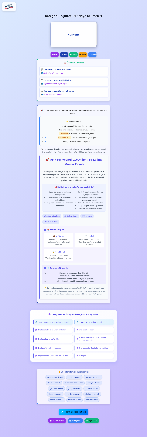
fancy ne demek (94, 383)
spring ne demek (56, 400)
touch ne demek (74, 400)
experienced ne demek (74, 383)
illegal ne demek (55, 394)
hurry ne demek (91, 388)
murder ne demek (73, 394)
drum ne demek (54, 383)
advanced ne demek (55, 377)
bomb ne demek (74, 377)
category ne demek (93, 377)
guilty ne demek (74, 388)
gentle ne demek (56, 388)
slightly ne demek (92, 394)
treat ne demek (92, 400)
